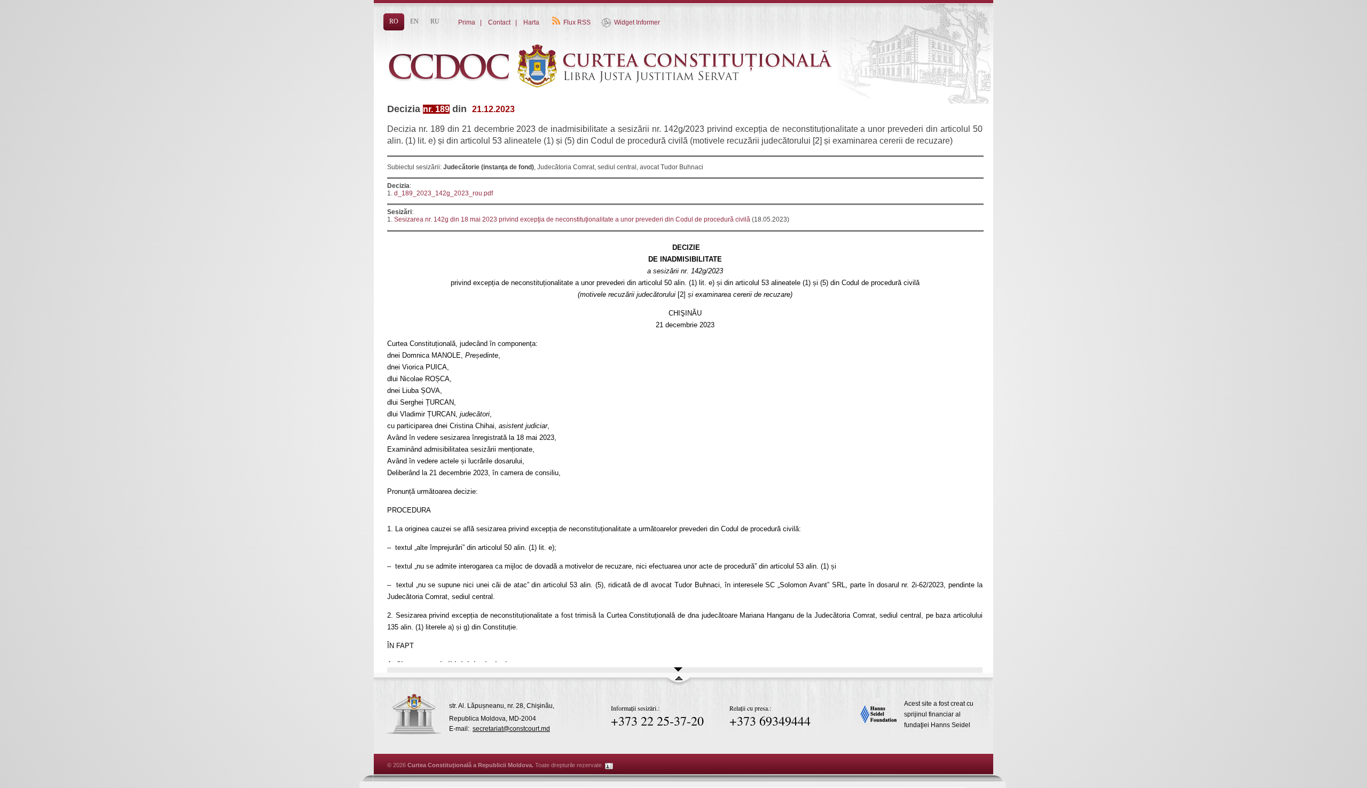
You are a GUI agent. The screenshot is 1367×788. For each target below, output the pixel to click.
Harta (531, 22)
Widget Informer (637, 22)
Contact (499, 22)
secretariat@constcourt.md (511, 728)
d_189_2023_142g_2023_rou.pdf (443, 193)
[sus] (678, 683)
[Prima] (614, 105)
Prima (466, 22)
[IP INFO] (609, 765)
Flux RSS (577, 22)
